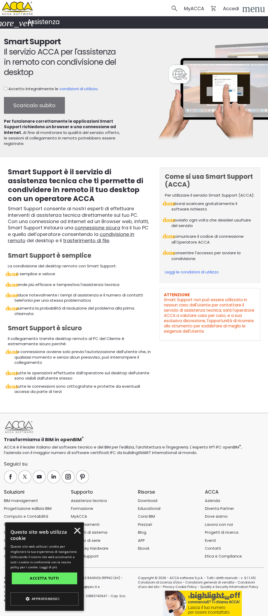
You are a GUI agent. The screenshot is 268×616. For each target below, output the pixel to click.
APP (141, 540)
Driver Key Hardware (89, 548)
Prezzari (145, 524)
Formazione (82, 508)
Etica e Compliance (223, 556)
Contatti (213, 548)
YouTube (39, 476)
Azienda (212, 500)
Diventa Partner (219, 508)
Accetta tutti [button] (44, 578)
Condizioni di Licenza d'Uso (160, 582)
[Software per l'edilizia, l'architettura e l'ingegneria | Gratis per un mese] (17, 7)
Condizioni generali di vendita (209, 582)
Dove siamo (216, 516)
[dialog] (44, 566)
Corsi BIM (146, 516)
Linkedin (53, 476)
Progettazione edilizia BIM (28, 508)
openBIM (71, 439)
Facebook (10, 476)
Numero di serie (85, 540)
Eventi (210, 540)
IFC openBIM (227, 447)
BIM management (21, 500)
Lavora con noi (219, 524)
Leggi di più (48, 567)
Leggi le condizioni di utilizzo (192, 272)
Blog (142, 532)
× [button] (77, 532)
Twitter (24, 476)
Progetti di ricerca (221, 532)
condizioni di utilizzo (78, 88)
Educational (149, 508)
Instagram (68, 476)
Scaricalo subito (34, 105)
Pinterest (82, 476)
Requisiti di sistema (89, 532)
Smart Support (85, 556)
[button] (252, 8)
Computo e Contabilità (26, 516)
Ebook (143, 548)
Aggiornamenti (85, 524)
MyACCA (194, 8)
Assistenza (43, 21)
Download (147, 500)
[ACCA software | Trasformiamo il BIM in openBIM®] (19, 427)
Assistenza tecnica (89, 500)
